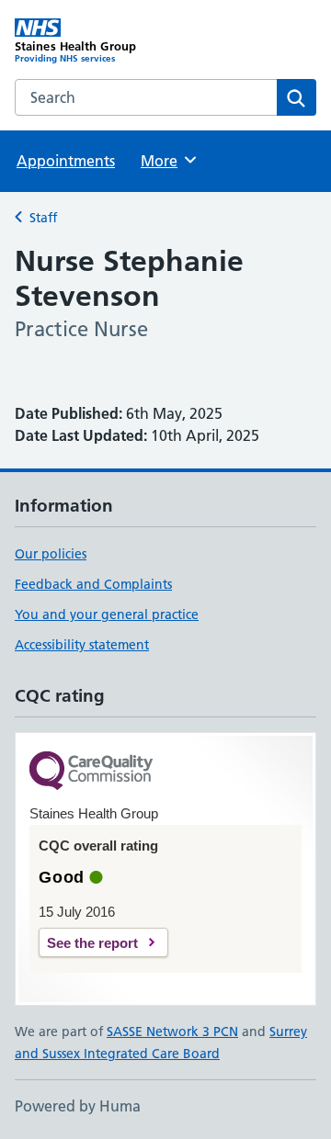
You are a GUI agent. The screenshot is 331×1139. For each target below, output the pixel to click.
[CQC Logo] (91, 772)
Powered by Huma (78, 1106)
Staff (43, 217)
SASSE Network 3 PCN (172, 1031)
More (167, 161)
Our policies (50, 554)
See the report (92, 943)
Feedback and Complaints (93, 584)
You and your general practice (107, 614)
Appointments (66, 161)
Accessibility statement (82, 645)
